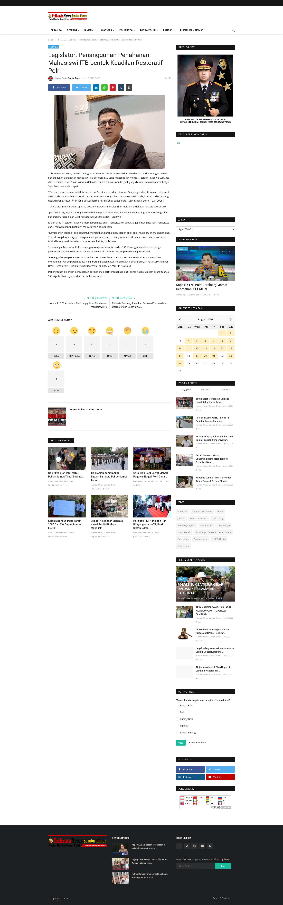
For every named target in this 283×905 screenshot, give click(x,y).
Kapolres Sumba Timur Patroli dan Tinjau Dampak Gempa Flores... (213, 479)
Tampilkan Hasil (197, 742)
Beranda (56, 30)
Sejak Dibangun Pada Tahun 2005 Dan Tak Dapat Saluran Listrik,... (65, 524)
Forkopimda (183, 539)
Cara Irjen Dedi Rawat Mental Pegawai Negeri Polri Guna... (150, 474)
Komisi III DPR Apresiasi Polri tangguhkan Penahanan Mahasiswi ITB (78, 305)
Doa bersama (201, 539)
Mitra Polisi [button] (148, 30)
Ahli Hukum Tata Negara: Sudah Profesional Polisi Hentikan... (212, 631)
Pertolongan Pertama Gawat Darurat (213, 532)
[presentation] (223, 251)
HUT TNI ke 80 (219, 539)
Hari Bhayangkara (187, 525)
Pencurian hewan (198, 518)
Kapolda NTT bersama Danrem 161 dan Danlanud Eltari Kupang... (204, 287)
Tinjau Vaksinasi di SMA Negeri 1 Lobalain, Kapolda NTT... (213, 669)
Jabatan (181, 518)
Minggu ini (186, 389)
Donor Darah (184, 532)
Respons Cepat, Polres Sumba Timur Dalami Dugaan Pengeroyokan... (215, 438)
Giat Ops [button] (107, 30)
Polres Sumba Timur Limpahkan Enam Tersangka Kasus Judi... (150, 876)
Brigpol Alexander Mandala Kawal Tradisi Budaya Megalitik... (107, 524)
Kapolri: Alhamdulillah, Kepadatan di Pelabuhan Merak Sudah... (148, 847)
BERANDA (62, 40)
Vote (180, 742)
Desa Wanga (223, 525)
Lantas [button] (168, 30)
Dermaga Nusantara (202, 511)
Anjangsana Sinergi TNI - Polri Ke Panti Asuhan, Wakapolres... (150, 861)
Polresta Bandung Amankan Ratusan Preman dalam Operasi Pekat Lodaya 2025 (140, 305)
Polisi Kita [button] (126, 30)
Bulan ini (205, 389)
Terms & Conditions (222, 898)
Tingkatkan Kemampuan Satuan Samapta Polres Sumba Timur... (109, 476)
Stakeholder (206, 525)
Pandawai (183, 511)
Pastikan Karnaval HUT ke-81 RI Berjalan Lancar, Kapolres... (212, 419)
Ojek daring (217, 518)
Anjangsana (183, 546)
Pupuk (220, 511)
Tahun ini (225, 389)
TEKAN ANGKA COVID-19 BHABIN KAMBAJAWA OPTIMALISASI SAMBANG (213, 610)
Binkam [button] (89, 30)
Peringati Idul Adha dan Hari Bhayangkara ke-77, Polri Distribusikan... (150, 524)
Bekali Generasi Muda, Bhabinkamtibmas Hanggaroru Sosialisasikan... (212, 459)
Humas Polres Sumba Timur (67, 78)
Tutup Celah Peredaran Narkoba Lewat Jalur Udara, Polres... (212, 401)
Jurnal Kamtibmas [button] (192, 30)
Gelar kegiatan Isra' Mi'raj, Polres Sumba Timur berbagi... (66, 474)
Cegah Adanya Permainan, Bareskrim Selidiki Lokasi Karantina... (215, 650)
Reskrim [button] (72, 30)
